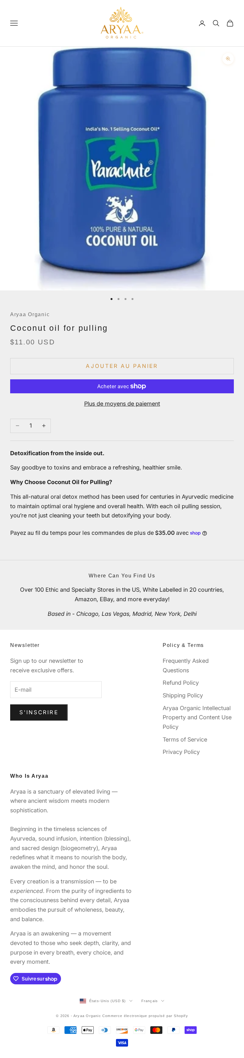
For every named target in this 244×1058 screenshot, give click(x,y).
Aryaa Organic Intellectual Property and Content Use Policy (197, 717)
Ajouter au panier (122, 366)
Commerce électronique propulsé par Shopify (145, 1016)
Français (149, 1001)
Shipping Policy (183, 695)
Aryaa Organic (30, 314)
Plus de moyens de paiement (122, 403)
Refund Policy (181, 682)
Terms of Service (185, 739)
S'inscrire (38, 712)
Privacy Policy (181, 752)
